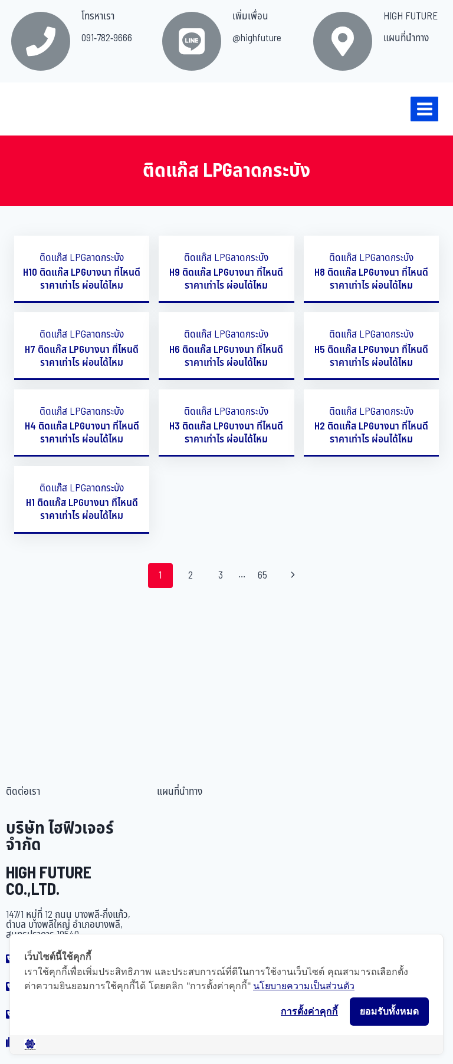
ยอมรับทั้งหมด (389, 1011)
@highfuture (256, 38)
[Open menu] (424, 108)
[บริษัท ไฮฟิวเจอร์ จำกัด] (34, 109)
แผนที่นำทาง (406, 38)
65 (262, 575)
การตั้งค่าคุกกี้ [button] (309, 1011)
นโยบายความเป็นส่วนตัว (303, 986)
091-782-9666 (106, 38)
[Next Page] (293, 575)
